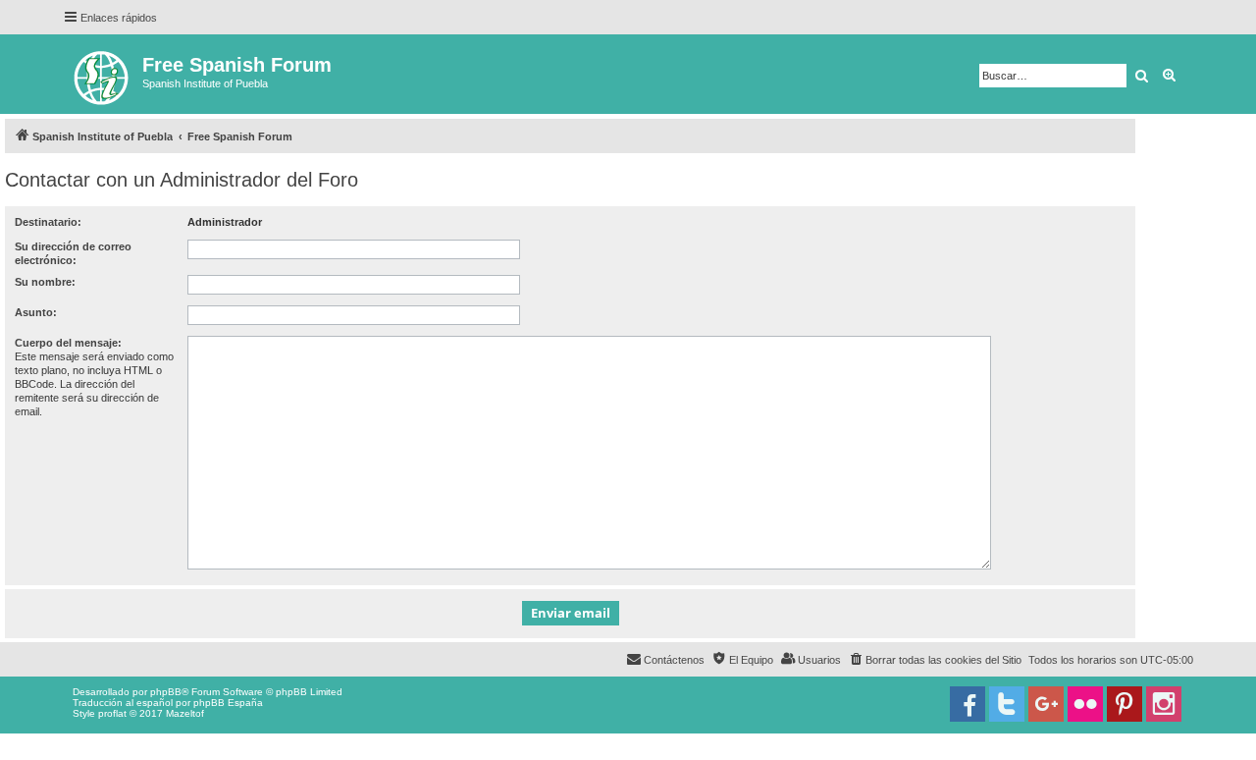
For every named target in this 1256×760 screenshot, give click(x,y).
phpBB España (228, 702)
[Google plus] (1046, 704)
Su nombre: (45, 282)
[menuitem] (934, 660)
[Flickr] (1085, 704)
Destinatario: (48, 222)
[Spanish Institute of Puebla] (102, 74)
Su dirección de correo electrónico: (73, 253)
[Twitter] (1006, 704)
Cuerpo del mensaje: (68, 343)
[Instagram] (1163, 704)
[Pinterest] (1124, 704)
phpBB (166, 691)
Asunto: (36, 312)
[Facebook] (967, 704)
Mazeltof (185, 713)
